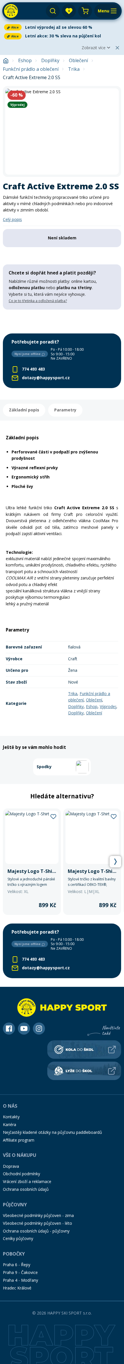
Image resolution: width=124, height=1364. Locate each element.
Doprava (11, 1166)
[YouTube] (24, 1028)
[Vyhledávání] (53, 11)
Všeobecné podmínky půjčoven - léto (37, 1223)
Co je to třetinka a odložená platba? (38, 300)
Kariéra (9, 1124)
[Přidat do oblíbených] (53, 816)
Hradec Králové (17, 1288)
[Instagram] (39, 1028)
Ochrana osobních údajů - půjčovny (36, 1231)
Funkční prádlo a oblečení (31, 69)
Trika (74, 69)
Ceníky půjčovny (18, 1238)
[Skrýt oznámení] (117, 47)
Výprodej (108, 706)
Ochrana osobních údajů (26, 1189)
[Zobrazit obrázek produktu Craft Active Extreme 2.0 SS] (62, 131)
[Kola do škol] (84, 1049)
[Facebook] (9, 1028)
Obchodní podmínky (21, 1173)
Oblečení (78, 60)
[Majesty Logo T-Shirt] (32, 861)
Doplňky (50, 60)
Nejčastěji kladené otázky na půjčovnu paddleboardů (52, 1132)
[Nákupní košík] (85, 11)
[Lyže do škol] (84, 1071)
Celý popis (12, 219)
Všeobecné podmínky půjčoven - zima (38, 1215)
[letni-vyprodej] (62, 321)
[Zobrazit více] (62, 27)
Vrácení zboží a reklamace (27, 1181)
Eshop (25, 60)
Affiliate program (18, 1140)
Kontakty (11, 1116)
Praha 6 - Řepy (16, 1264)
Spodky (44, 766)
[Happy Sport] (11, 11)
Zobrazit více (94, 47)
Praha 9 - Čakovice (20, 1272)
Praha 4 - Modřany (20, 1280)
